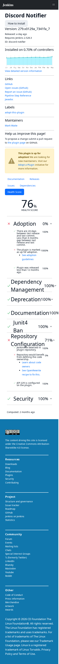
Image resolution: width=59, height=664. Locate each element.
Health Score (14, 192)
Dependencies (28, 185)
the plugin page (16, 142)
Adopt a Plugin (26, 164)
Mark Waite (11, 125)
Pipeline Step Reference (18, 95)
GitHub (9, 84)
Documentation (16, 179)
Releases (34, 179)
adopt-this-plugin (14, 112)
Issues (11, 185)
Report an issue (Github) (18, 91)
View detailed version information (23, 70)
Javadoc (9, 99)
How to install (16, 23)
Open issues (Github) (16, 87)
